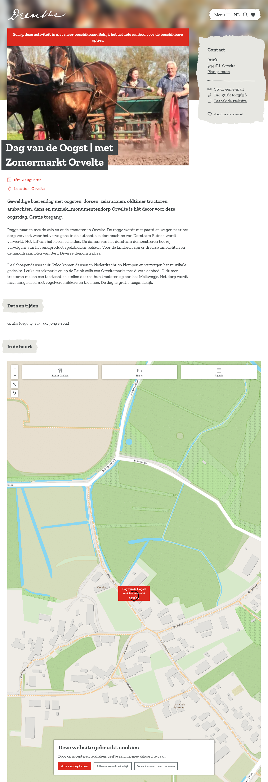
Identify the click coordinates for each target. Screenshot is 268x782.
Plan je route (218, 71)
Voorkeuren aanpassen (156, 766)
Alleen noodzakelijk (112, 766)
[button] (134, 595)
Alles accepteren (74, 766)
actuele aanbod (132, 34)
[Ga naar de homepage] (36, 14)
